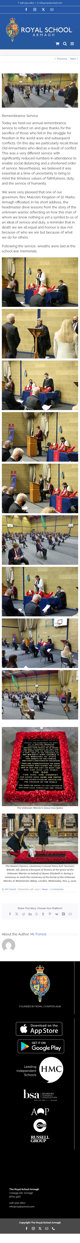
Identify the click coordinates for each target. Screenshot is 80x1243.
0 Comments (57, 889)
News (45, 889)
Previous (62, 58)
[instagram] (33, 1228)
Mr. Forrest (10, 889)
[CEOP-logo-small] (40, 1120)
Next (73, 58)
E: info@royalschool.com (49, 3)
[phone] (53, 1228)
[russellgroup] (40, 1137)
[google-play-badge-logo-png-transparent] (41, 1040)
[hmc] (40, 1058)
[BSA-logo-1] (40, 1087)
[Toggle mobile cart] (57, 44)
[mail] (46, 1228)
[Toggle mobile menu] (72, 44)
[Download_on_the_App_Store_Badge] (39, 1023)
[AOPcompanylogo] (40, 1109)
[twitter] (40, 1228)
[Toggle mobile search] (65, 44)
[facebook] (26, 1228)
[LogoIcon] (40, 966)
